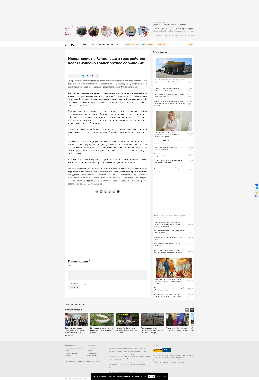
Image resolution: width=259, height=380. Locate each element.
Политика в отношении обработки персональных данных (82, 361)
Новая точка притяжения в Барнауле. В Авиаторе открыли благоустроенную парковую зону (168, 169)
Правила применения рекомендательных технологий (81, 359)
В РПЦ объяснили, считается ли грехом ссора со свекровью (168, 148)
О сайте (89, 350)
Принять (152, 376)
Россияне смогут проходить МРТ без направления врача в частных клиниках (168, 295)
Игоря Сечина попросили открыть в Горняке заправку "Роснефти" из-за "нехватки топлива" (169, 82)
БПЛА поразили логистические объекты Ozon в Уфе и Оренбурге (168, 161)
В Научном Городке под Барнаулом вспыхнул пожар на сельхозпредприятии (168, 251)
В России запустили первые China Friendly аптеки (169, 238)
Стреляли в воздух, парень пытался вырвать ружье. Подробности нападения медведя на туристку (169, 103)
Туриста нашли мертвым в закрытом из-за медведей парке (169, 231)
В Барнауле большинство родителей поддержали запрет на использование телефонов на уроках (167, 224)
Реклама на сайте (92, 348)
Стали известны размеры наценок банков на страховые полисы (169, 96)
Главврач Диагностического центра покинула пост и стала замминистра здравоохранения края (167, 134)
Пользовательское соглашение (74, 348)
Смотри (110, 44)
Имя (70, 265)
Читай (94, 44)
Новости (86, 44)
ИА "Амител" (93, 169)
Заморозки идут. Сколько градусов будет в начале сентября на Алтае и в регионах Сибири (169, 281)
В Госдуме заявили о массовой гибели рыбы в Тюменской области (169, 289)
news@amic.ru (128, 358)
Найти (191, 44)
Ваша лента (162, 44)
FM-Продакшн (91, 345)
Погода (67, 350)
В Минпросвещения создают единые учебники (167, 244)
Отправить (74, 287)
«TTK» (90, 378)
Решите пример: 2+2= (76, 283)
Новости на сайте (70, 345)
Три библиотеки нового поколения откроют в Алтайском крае (169, 217)
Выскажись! (74, 76)
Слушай (102, 44)
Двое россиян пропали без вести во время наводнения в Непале (169, 155)
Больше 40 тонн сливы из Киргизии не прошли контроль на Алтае (167, 89)
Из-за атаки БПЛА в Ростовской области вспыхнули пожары (168, 142)
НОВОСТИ (71, 54)
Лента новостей (160, 52)
